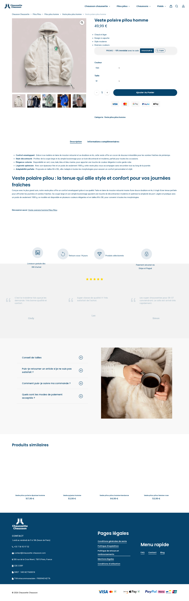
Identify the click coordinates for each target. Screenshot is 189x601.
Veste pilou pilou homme (72, 14)
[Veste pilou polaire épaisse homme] (30, 470)
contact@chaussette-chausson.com (30, 553)
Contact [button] (152, 552)
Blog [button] (162, 552)
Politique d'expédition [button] (108, 546)
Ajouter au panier (145, 92)
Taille (96, 76)
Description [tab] (76, 141)
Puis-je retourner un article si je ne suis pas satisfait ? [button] (47, 370)
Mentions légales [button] (106, 559)
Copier (161, 50)
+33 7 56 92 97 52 (21, 547)
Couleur (98, 62)
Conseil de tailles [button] (32, 357)
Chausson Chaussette (20, 14)
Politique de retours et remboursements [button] (108, 553)
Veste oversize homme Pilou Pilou (42, 210)
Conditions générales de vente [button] (112, 541)
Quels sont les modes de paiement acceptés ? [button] (42, 396)
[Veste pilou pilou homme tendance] (114, 470)
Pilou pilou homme (51, 14)
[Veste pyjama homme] (72, 470)
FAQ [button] (143, 552)
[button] (82, 22)
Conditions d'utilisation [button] (109, 564)
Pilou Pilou (37, 14)
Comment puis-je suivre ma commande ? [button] (46, 383)
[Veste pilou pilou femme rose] (156, 470)
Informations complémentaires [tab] (103, 141)
